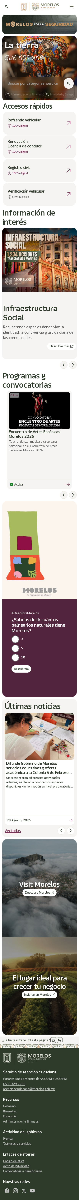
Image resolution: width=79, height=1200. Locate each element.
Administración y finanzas (21, 1121)
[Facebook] (7, 1191)
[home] (39, 6)
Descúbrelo (21, 669)
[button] (71, 6)
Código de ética (13, 1161)
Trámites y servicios (17, 1143)
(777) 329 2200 (14, 1084)
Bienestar (9, 1111)
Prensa (8, 1138)
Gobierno (9, 1106)
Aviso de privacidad (16, 1166)
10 (23, 657)
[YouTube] (32, 1191)
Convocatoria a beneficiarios (22, 1171)
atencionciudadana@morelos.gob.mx (29, 1089)
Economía (9, 1116)
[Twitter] (24, 1191)
